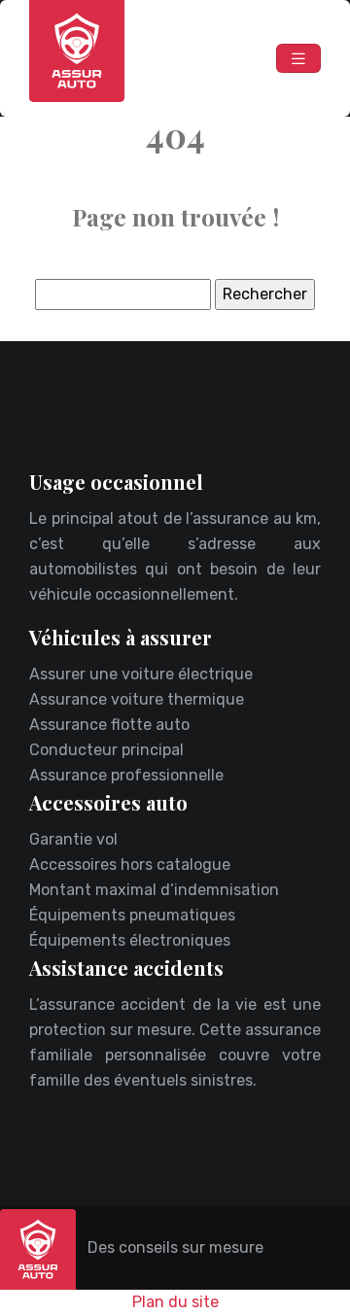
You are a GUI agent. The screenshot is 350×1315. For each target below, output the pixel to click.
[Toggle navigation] (298, 59)
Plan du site (175, 1302)
